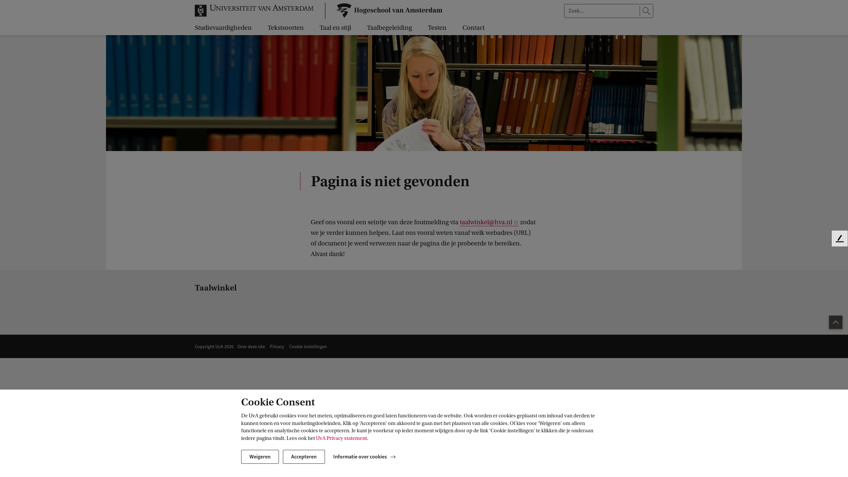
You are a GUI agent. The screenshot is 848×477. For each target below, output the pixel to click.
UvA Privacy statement (341, 438)
